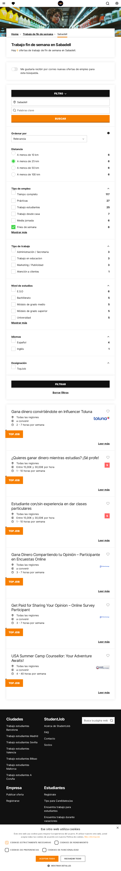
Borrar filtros (61, 392)
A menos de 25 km (28, 161)
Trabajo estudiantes (28, 207)
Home (15, 34)
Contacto (49, 738)
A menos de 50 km (28, 167)
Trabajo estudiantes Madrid (22, 736)
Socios (48, 744)
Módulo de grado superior (32, 311)
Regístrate (50, 794)
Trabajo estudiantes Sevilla (21, 742)
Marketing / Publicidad (30, 265)
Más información (92, 836)
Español (21, 342)
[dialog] (60, 847)
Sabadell (62, 34)
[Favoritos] (13, 3)
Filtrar (60, 384)
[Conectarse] (116, 3)
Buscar (60, 118)
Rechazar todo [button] (72, 858)
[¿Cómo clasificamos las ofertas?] (108, 133)
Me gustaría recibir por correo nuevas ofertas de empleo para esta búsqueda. (57, 71)
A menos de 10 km (28, 154)
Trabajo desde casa (28, 213)
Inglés (20, 348)
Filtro (59, 93)
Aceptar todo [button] (47, 858)
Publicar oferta (15, 794)
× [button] (117, 828)
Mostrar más (19, 232)
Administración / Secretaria (33, 251)
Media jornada (25, 220)
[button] (60, 865)
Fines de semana (26, 227)
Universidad (24, 317)
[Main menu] (3, 3)
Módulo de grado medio (31, 304)
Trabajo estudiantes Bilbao (21, 758)
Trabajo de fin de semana (38, 34)
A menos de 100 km (28, 174)
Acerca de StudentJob (57, 726)
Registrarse (12, 800)
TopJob (21, 368)
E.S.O (20, 291)
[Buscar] (109, 3)
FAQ (46, 732)
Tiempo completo (27, 194)
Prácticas (22, 200)
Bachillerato (24, 297)
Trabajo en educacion (29, 258)
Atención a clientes (28, 271)
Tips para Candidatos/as (58, 800)
